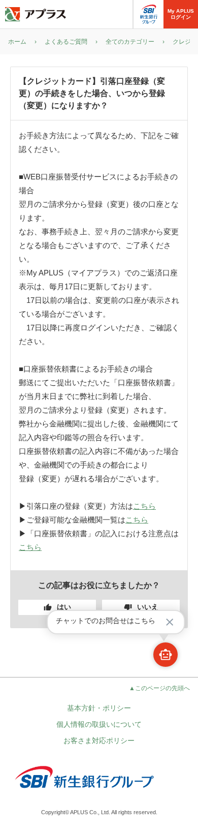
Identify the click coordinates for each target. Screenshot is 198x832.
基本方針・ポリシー (99, 708)
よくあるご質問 (66, 41)
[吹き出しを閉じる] (169, 622)
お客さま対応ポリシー (99, 740)
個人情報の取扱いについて (99, 724)
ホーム (17, 41)
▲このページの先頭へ (159, 688)
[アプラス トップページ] (35, 14)
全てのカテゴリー (130, 41)
